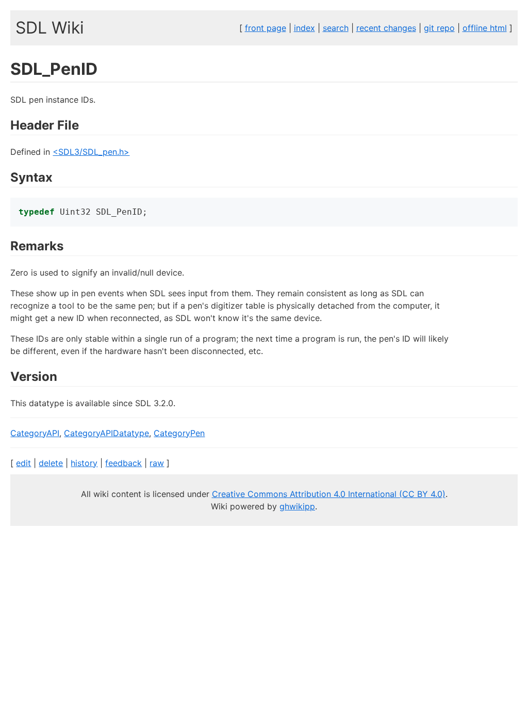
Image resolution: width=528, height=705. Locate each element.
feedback (123, 463)
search (336, 28)
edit (23, 463)
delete (51, 463)
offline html (485, 28)
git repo (439, 28)
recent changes (386, 28)
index (304, 28)
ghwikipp (297, 506)
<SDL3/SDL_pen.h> (91, 152)
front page (265, 28)
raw (157, 463)
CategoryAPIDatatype (106, 433)
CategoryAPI (34, 433)
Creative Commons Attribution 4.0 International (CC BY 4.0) (329, 494)
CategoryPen (179, 433)
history (84, 463)
